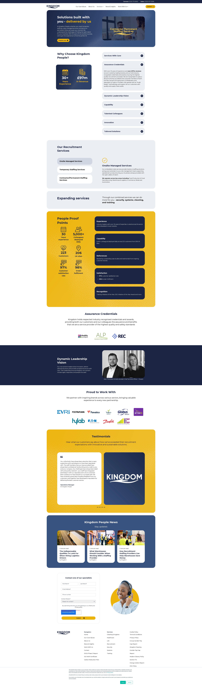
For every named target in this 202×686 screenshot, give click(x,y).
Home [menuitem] (86, 634)
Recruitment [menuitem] (111, 644)
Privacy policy (78, 607)
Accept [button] (123, 682)
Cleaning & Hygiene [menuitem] (113, 634)
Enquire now (62, 40)
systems (129, 200)
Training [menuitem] (109, 653)
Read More (71, 546)
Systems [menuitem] (109, 650)
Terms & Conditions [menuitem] (136, 634)
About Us (91, 6)
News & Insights (111, 6)
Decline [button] (129, 682)
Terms (90, 605)
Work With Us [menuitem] (88, 647)
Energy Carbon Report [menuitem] (137, 663)
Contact (149, 6)
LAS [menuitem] (108, 641)
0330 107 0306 (149, 1)
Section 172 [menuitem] (133, 659)
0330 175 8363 (133, 1)
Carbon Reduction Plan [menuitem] (91, 659)
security (120, 200)
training (111, 202)
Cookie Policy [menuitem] (134, 632)
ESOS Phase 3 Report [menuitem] (91, 653)
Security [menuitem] (109, 647)
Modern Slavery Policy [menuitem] (137, 656)
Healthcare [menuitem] (110, 637)
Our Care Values (81, 6)
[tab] (74, 161)
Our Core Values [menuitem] (89, 637)
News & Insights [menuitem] (89, 644)
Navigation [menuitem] (87, 632)
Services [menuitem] (110, 632)
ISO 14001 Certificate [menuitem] (90, 656)
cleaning (138, 200)
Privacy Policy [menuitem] (134, 637)
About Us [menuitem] (87, 641)
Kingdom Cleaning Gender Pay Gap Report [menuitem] (135, 650)
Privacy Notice (110, 672)
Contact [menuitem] (86, 650)
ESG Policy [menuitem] (133, 666)
